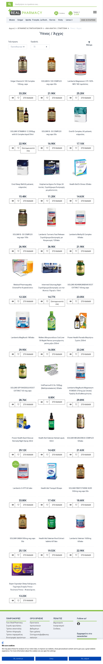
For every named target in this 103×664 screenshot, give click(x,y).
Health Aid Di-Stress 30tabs (80, 184)
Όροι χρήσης (35, 632)
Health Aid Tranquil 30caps (51, 488)
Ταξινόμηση (13, 42)
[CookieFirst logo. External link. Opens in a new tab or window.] (3, 643)
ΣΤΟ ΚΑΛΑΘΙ (28, 98)
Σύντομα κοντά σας (28, 149)
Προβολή (34, 42)
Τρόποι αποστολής (14, 629)
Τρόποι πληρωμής (13, 632)
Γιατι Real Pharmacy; (14, 623)
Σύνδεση (56, 629)
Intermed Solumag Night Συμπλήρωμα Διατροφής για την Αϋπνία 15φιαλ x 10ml (51, 288)
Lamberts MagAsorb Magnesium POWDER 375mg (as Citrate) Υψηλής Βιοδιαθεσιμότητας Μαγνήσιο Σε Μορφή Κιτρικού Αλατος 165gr (80, 394)
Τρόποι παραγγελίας (14, 635)
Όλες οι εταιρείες (88, 20)
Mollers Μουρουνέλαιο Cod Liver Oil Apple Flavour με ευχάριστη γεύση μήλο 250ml (51, 341)
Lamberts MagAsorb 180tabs (22, 338)
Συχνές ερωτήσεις (13, 626)
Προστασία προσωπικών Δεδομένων (35, 626)
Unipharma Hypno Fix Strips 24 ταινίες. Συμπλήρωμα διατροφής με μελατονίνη (51, 187)
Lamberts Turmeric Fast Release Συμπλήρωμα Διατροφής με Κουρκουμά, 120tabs (51, 237)
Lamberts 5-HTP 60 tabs (22, 488)
